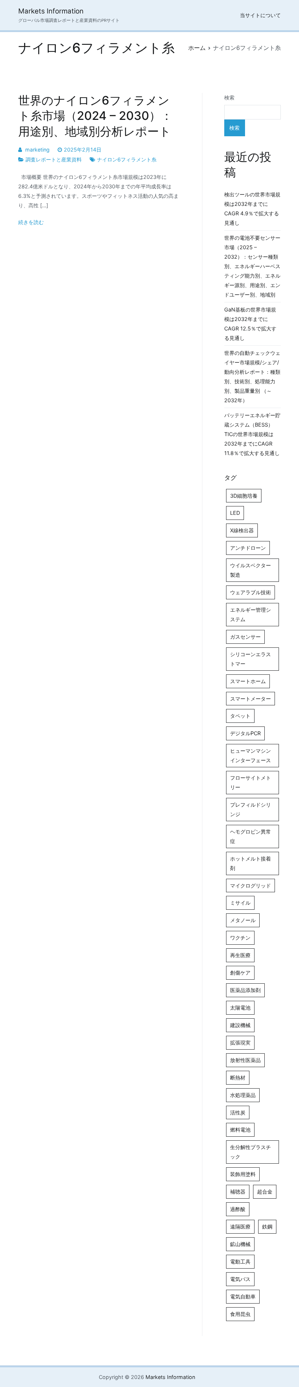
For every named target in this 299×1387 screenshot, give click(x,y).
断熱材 (237, 1077)
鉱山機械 (240, 1244)
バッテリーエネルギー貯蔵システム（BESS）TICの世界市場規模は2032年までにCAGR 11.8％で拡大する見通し (252, 434)
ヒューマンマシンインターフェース (250, 755)
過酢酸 (237, 1209)
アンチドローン (248, 548)
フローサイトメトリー (250, 782)
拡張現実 (240, 1042)
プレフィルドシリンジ (250, 809)
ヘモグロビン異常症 (250, 836)
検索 (229, 97)
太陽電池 (240, 1007)
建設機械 (240, 1025)
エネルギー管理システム (250, 614)
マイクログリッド (250, 885)
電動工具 (240, 1261)
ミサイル (240, 903)
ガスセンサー (245, 637)
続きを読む (31, 222)
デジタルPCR (245, 733)
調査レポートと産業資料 (54, 159)
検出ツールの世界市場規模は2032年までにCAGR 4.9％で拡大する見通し (252, 208)
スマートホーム (248, 681)
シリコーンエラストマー (250, 659)
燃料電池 (240, 1130)
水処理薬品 (243, 1095)
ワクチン (240, 938)
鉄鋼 (267, 1226)
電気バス (240, 1279)
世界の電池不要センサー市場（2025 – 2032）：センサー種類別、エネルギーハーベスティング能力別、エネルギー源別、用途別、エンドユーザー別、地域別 (252, 266)
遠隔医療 (240, 1226)
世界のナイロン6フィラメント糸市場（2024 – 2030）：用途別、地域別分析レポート (95, 115)
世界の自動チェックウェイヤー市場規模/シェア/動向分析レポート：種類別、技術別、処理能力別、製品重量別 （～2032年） (252, 376)
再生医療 (240, 955)
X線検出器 (242, 530)
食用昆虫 (240, 1314)
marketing (37, 149)
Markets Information (51, 11)
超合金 (264, 1191)
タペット (240, 716)
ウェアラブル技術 (250, 592)
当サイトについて (260, 15)
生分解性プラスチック (250, 1152)
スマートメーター (250, 699)
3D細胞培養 (243, 496)
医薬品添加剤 (245, 990)
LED (235, 513)
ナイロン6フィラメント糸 (126, 159)
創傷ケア (240, 972)
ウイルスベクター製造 (250, 570)
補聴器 (237, 1191)
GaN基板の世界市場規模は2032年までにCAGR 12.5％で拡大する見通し (250, 323)
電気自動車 (243, 1296)
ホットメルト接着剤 (250, 863)
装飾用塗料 (243, 1174)
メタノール (243, 920)
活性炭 (237, 1112)
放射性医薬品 (245, 1060)
